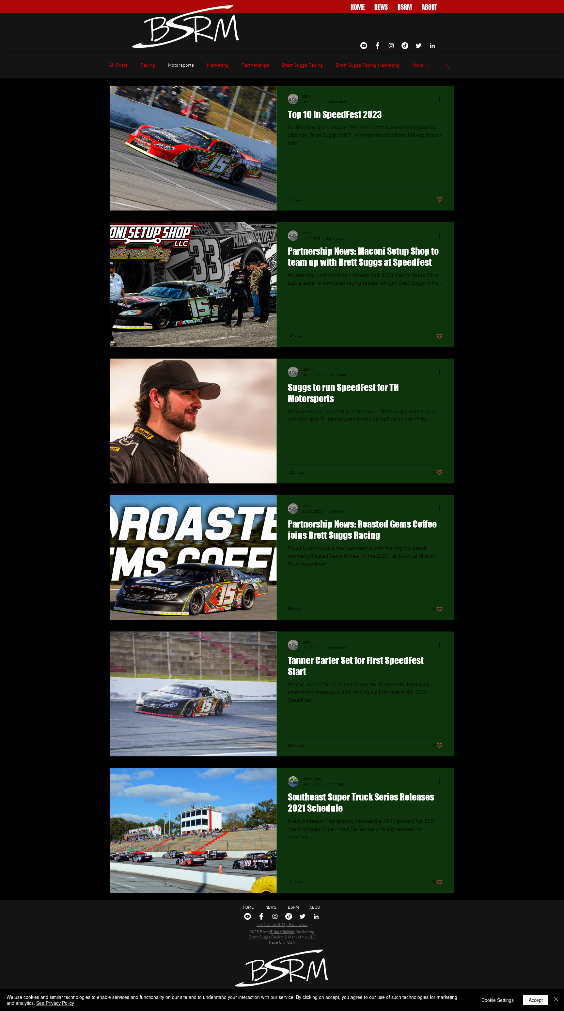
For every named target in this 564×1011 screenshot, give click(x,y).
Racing (148, 65)
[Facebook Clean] (377, 45)
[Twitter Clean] (418, 45)
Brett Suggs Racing (302, 65)
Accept (536, 1000)
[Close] (556, 1000)
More (418, 65)
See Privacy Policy (55, 1003)
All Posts (118, 65)
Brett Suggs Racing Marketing (368, 65)
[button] (447, 66)
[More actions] (442, 99)
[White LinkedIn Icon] (432, 45)
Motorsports (181, 65)
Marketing (217, 65)
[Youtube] (363, 45)
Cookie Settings (497, 1000)
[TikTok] (404, 45)
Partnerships (255, 65)
